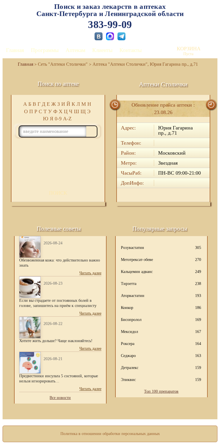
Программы (45, 50)
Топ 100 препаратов (161, 391)
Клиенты (102, 50)
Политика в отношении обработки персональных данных (110, 434)
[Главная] (23, 64)
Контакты (130, 50)
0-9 (58, 118)
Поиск (58, 193)
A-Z (67, 118)
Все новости (60, 398)
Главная (15, 50)
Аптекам (75, 50)
